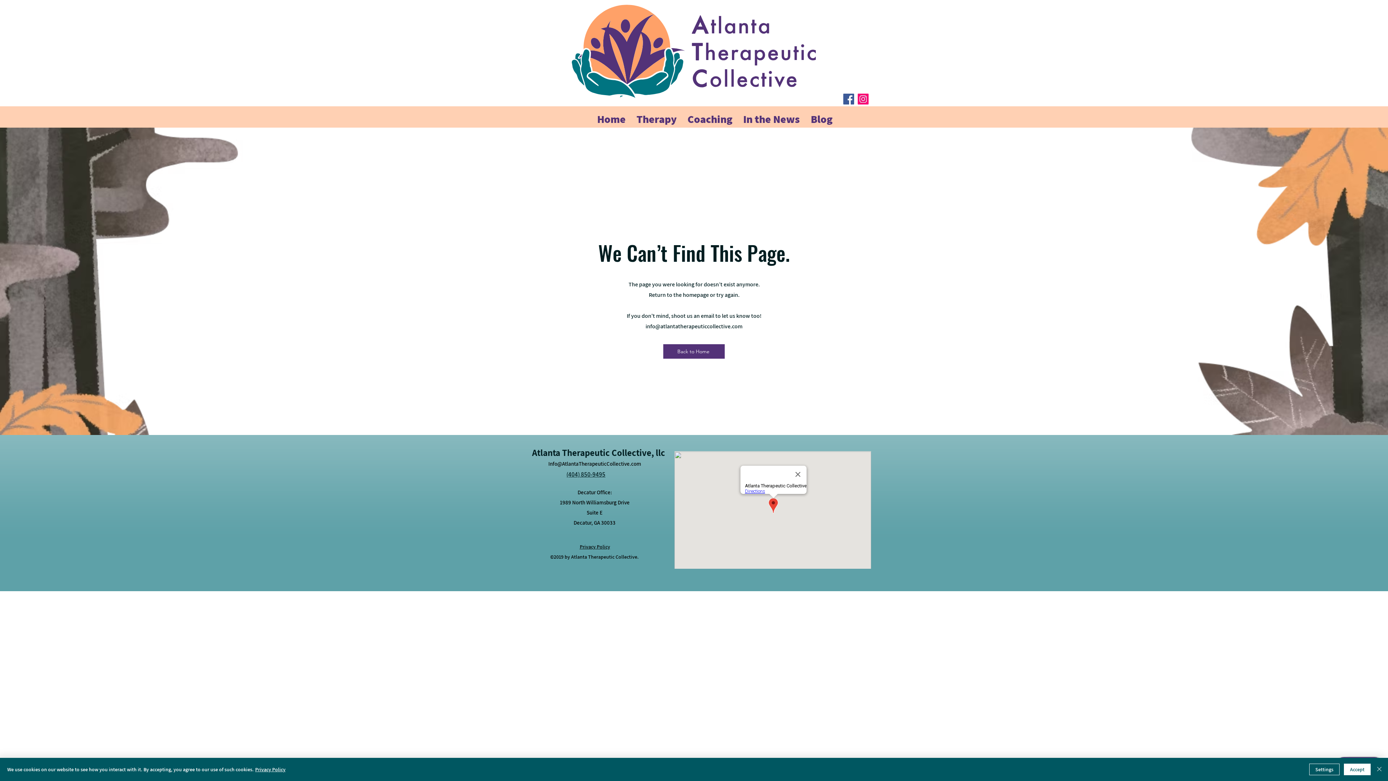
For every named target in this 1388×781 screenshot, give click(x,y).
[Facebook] (848, 99)
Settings (1324, 769)
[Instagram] (863, 99)
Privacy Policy (270, 769)
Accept (1357, 769)
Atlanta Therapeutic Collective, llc (598, 452)
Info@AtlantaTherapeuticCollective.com (594, 463)
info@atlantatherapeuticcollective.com (694, 326)
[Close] (1379, 769)
